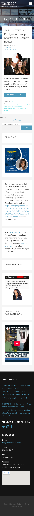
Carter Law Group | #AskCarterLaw (8, 3)
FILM (11, 101)
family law (18, 108)
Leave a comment (10, 49)
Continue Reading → (15, 95)
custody (20, 106)
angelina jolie (19, 104)
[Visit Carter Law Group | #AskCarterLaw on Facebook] (11, 427)
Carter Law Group (16, 232)
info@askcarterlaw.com (11, 443)
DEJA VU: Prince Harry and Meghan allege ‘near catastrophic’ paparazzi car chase (16, 413)
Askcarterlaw (8, 47)
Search (26, 128)
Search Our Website (10, 124)
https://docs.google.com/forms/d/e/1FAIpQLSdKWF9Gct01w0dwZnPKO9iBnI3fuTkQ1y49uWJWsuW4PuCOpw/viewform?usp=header (17, 211)
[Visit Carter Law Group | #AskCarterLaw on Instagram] (7, 427)
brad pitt (26, 104)
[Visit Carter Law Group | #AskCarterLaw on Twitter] (3, 427)
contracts (15, 106)
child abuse (7, 106)
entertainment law (9, 108)
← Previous (17, 120)
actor (13, 104)
